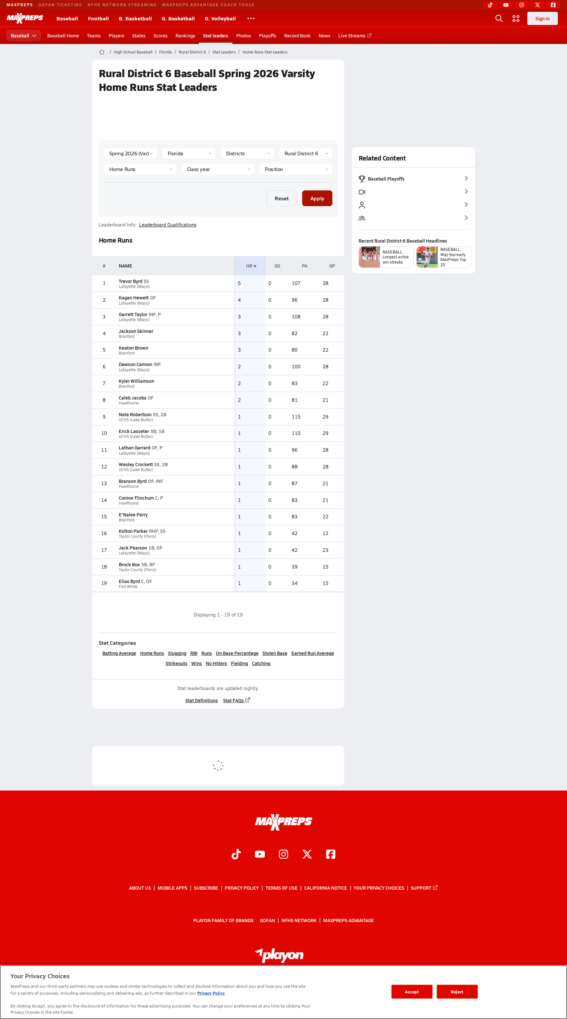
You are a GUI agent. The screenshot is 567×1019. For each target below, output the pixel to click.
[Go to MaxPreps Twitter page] (307, 855)
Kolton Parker (133, 531)
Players (116, 35)
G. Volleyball (220, 18)
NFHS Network (299, 920)
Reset (282, 198)
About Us (140, 887)
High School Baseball (133, 51)
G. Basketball (178, 18)
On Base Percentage (237, 653)
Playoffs (267, 35)
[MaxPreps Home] (25, 18)
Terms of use (281, 887)
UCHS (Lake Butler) (136, 419)
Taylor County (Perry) (137, 536)
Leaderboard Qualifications (168, 225)
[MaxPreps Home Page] (102, 52)
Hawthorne (129, 403)
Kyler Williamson (136, 381)
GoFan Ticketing (60, 4)
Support (421, 887)
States (139, 35)
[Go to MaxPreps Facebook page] (331, 855)
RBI (194, 653)
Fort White (128, 586)
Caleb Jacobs (132, 397)
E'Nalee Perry (133, 514)
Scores (161, 35)
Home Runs (152, 653)
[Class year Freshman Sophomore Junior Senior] (218, 169)
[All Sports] (251, 18)
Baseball (67, 18)
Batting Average (119, 653)
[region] (283, 992)
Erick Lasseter (134, 431)
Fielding (239, 663)
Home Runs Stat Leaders (264, 51)
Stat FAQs (233, 700)
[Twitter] (537, 5)
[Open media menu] (516, 18)
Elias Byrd (129, 581)
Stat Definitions (201, 700)
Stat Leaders (224, 51)
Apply (317, 198)
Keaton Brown (133, 347)
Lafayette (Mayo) (134, 286)
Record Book (297, 35)
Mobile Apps (172, 887)
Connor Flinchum (136, 497)
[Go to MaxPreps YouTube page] (260, 855)
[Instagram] (521, 5)
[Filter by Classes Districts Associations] (247, 153)
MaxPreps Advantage (348, 920)
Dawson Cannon (135, 364)
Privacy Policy (242, 887)
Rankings (185, 35)
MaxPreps (20, 4)
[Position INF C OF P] (296, 169)
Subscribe (206, 887)
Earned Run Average (312, 653)
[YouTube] (506, 5)
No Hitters (216, 663)
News (324, 35)
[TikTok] (490, 5)
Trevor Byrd (130, 281)
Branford (127, 336)
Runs (206, 653)
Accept (412, 991)
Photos (243, 35)
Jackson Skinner (136, 331)
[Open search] (499, 18)
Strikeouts (176, 663)
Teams (94, 35)
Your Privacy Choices (379, 888)
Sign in (543, 18)
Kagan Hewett (134, 297)
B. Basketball (135, 18)
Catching (261, 663)
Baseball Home (63, 35)
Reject (457, 991)
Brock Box (129, 564)
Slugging (177, 653)
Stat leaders (215, 35)
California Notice (325, 887)
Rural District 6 (192, 51)
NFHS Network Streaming (122, 4)
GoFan (267, 920)
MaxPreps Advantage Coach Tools (208, 4)
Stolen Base (274, 653)
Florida (165, 51)
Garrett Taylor (133, 314)
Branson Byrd (133, 481)
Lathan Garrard (134, 447)
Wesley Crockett (136, 464)
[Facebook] (553, 5)
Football (98, 18)
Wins (196, 663)
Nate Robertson (135, 414)
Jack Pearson (133, 547)
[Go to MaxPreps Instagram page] (283, 855)
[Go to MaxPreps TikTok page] (236, 855)
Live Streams (352, 35)
